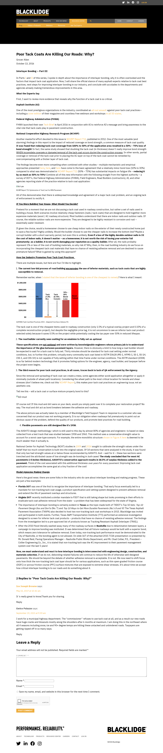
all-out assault (99, 110)
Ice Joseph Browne (26, 586)
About (35, 21)
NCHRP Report (67, 382)
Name (20, 680)
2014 (88, 446)
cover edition (34, 113)
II (32, 77)
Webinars (49, 25)
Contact (130, 21)
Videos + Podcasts (34, 25)
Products (47, 21)
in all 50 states (113, 113)
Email (20, 686)
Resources (61, 25)
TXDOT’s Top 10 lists (124, 504)
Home (119, 21)
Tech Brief (48, 124)
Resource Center (78, 21)
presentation (121, 535)
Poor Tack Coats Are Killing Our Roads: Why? (55, 54)
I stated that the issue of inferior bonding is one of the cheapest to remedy (80, 277)
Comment (22, 656)
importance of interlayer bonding (85, 486)
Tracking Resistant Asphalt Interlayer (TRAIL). (114, 521)
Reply (19, 602)
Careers (141, 21)
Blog (20, 25)
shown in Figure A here (115, 437)
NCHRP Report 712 (76, 139)
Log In (144, 3)
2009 (78, 446)
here (42, 168)
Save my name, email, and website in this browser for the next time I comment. (59, 691)
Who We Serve (61, 21)
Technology (23, 21)
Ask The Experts (76, 25)
